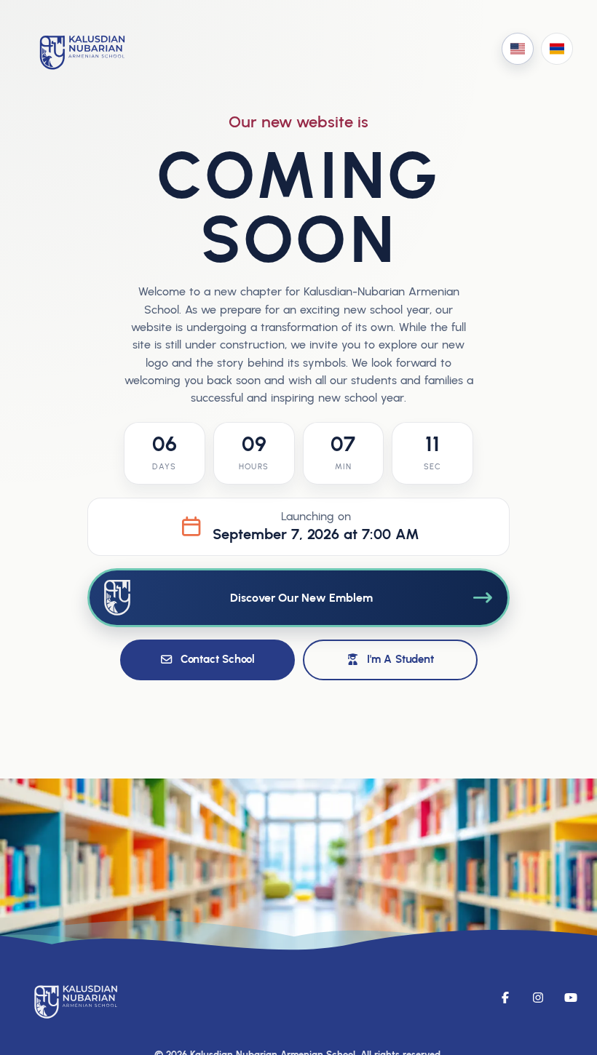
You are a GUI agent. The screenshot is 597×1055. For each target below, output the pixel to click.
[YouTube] (571, 998)
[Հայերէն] (557, 49)
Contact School (218, 659)
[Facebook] (505, 998)
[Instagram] (538, 998)
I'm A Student (400, 659)
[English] (518, 49)
